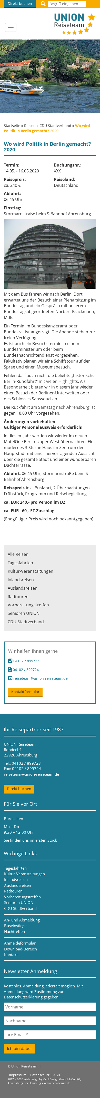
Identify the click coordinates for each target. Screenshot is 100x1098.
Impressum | (19, 1075)
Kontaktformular (25, 691)
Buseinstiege (15, 925)
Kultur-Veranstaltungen (30, 571)
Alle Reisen (18, 554)
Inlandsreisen (21, 579)
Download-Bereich (20, 948)
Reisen (30, 125)
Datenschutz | (41, 1075)
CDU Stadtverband (55, 125)
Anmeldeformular (20, 943)
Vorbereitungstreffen (28, 605)
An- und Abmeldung (22, 919)
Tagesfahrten (20, 563)
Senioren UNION (23, 613)
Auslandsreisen (22, 588)
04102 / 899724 (25, 669)
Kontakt (11, 954)
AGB (56, 1075)
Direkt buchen (20, 3)
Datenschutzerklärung (23, 996)
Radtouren (18, 596)
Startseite (12, 125)
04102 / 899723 (26, 660)
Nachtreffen (14, 931)
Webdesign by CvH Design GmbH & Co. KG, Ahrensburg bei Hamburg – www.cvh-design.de (44, 1081)
